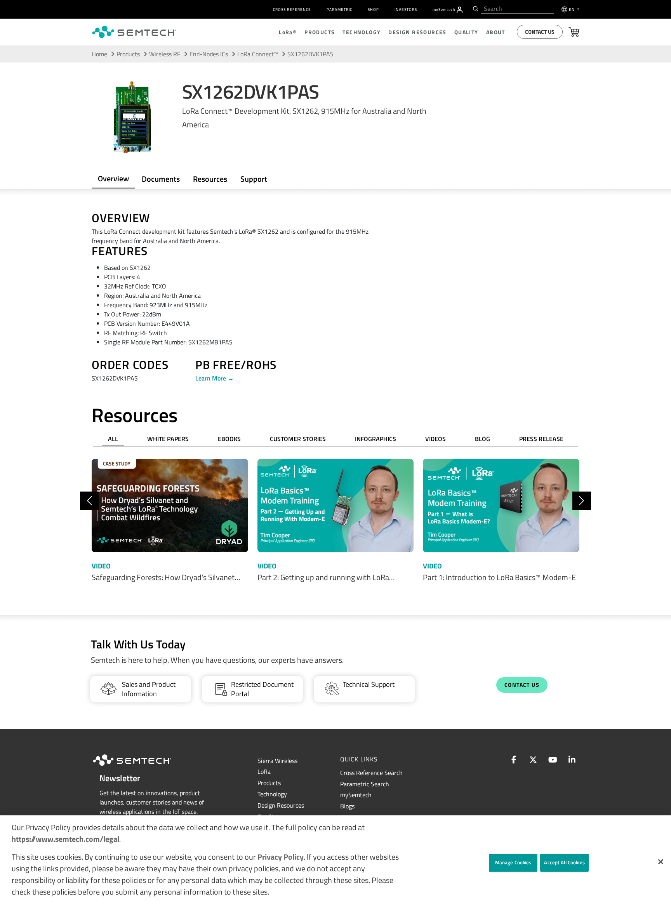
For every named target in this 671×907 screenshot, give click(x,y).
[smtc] (134, 32)
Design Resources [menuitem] (417, 32)
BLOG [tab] (482, 438)
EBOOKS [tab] (229, 438)
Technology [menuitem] (361, 32)
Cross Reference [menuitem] (292, 9)
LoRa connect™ (257, 54)
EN (572, 9)
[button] (660, 861)
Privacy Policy (280, 857)
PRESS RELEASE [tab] (541, 438)
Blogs (347, 806)
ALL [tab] (113, 438)
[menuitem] (459, 10)
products (128, 54)
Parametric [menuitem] (339, 9)
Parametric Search (364, 784)
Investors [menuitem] (406, 9)
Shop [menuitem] (373, 9)
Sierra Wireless (277, 760)
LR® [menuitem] (288, 32)
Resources (210, 179)
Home (99, 54)
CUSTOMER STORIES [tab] (298, 438)
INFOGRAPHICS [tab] (375, 438)
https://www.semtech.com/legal (65, 839)
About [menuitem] (495, 32)
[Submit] (475, 8)
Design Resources (280, 805)
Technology (272, 794)
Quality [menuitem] (466, 32)
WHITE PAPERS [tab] (168, 438)
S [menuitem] (444, 9)
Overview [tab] (113, 178)
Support (253, 179)
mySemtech (356, 794)
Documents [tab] (161, 179)
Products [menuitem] (319, 32)
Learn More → (214, 378)
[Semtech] (140, 766)
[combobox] (517, 9)
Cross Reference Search (371, 772)
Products (269, 782)
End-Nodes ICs (208, 54)
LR (264, 771)
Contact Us (540, 32)
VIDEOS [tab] (435, 438)
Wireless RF (164, 54)
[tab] (210, 179)
